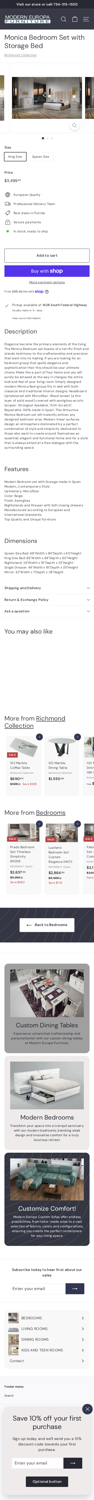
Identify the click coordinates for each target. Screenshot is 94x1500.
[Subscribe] (72, 1463)
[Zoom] (74, 125)
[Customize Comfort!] (47, 1179)
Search (9, 1395)
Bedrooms (51, 812)
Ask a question (17, 611)
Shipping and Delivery (22, 588)
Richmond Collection (20, 55)
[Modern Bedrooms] (47, 1085)
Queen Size (40, 157)
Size (7, 147)
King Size (15, 157)
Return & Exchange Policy (26, 599)
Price (8, 172)
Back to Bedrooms (50, 924)
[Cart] (75, 19)
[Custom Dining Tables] (47, 993)
